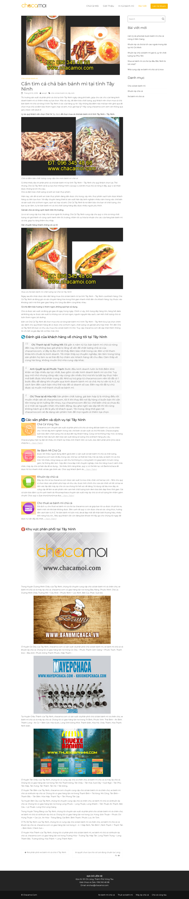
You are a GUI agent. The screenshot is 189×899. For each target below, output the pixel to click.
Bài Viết (142, 6)
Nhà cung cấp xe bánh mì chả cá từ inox (146, 69)
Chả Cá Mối (92, 6)
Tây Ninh (56, 114)
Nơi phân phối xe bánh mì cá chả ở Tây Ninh (46, 852)
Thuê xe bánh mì (125, 895)
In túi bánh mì (126, 6)
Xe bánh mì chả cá (136, 96)
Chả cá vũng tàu (159, 895)
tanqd (44, 93)
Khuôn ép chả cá (135, 91)
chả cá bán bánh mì (59, 93)
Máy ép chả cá (142, 895)
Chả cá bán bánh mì (29, 78)
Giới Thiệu (108, 6)
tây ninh (71, 93)
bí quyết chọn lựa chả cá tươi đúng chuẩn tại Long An (97, 854)
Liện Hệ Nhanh (159, 6)
